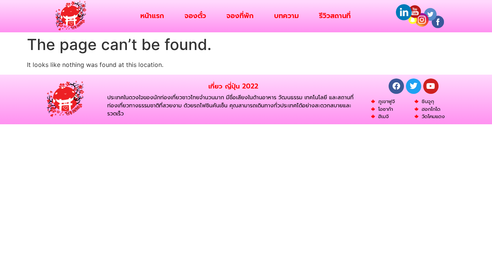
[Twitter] (413, 86)
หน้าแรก (152, 15)
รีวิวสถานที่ (335, 15)
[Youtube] (431, 86)
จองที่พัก (240, 15)
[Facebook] (396, 86)
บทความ (286, 15)
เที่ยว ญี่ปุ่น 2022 (233, 86)
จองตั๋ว (195, 15)
